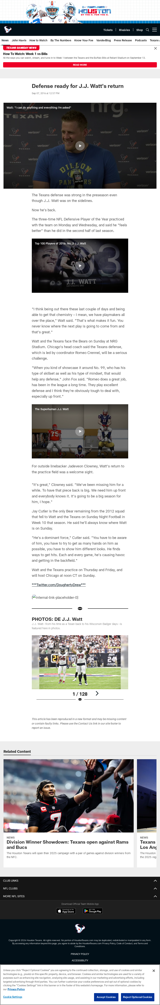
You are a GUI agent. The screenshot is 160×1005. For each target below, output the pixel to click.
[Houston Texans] (80, 929)
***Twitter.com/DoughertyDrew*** (59, 585)
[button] (80, 145)
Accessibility (80, 960)
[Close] (155, 48)
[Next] (97, 693)
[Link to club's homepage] (7, 28)
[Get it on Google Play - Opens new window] (93, 913)
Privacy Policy (80, 954)
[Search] (147, 29)
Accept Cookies (106, 997)
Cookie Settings (12, 996)
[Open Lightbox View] (80, 670)
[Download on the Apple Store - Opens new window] (66, 911)
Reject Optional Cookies (137, 997)
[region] (80, 984)
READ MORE (80, 64)
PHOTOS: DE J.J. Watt (57, 619)
